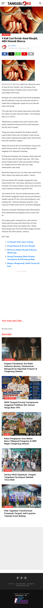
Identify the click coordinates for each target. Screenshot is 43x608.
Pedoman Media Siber (22, 585)
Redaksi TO (31, 583)
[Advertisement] (21, 294)
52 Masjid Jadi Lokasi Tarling (20, 242)
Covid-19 (11, 583)
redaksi (13, 45)
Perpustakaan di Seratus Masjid (21, 246)
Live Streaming (21, 583)
